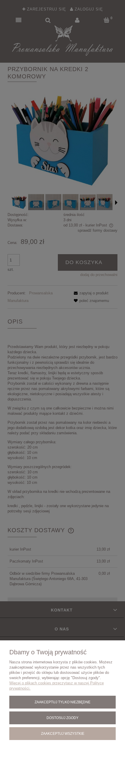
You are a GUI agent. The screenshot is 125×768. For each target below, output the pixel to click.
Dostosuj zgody (62, 718)
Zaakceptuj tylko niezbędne (62, 702)
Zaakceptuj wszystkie (62, 733)
